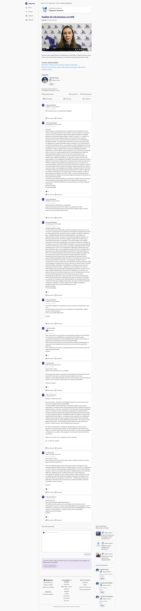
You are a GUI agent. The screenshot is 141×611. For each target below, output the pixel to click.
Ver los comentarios (48, 526)
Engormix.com (44, 3)
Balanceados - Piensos (54, 3)
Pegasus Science (47, 69)
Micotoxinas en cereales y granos (51, 67)
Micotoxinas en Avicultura (69, 67)
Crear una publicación (50, 566)
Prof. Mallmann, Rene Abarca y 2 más (50, 90)
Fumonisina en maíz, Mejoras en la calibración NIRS (107, 558)
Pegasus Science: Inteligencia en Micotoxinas (106, 547)
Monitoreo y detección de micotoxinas (53, 65)
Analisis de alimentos (66, 3)
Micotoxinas (82, 67)
